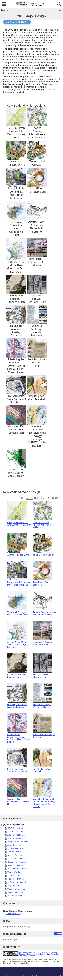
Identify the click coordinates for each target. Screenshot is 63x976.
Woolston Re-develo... (17, 889)
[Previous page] (40, 498)
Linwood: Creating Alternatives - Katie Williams (37, 132)
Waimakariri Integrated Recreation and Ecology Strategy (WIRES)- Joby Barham (37, 436)
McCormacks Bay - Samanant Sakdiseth (16, 399)
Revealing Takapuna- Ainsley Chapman (16, 330)
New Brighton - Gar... (16, 886)
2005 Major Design (15, 825)
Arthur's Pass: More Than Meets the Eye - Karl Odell (16, 267)
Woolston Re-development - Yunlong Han (16, 429)
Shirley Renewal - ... (16, 865)
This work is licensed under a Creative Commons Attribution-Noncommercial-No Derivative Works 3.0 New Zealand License (38, 954)
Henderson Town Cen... (17, 896)
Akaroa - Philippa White (16, 163)
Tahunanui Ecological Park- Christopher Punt (16, 229)
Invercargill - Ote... (15, 858)
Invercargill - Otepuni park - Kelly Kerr (37, 262)
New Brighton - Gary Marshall (37, 398)
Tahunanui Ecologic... (16, 848)
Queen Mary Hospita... (17, 862)
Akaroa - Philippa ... (16, 835)
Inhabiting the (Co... (16, 875)
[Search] (48, 498)
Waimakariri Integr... (16, 892)
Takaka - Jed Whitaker (17, 838)
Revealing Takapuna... (17, 869)
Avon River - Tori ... (15, 845)
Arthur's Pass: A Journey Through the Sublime (36, 226)
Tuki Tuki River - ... (15, 879)
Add (57, 934)
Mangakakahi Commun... (18, 842)
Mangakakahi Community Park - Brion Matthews (16, 193)
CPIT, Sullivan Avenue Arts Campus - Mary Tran (16, 132)
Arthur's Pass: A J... (15, 852)
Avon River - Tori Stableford (37, 190)
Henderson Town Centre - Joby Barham (16, 472)
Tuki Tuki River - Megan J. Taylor (37, 362)
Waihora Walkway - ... (16, 872)
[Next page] (43, 498)
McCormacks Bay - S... (17, 882)
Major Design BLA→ (16, 22)
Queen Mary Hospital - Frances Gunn (16, 299)
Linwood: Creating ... (16, 831)
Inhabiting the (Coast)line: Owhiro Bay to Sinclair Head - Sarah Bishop (16, 366)
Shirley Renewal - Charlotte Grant (37, 299)
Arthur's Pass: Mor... (16, 855)
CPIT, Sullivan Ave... (16, 828)
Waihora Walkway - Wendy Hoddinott (37, 330)
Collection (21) (13, 913)
